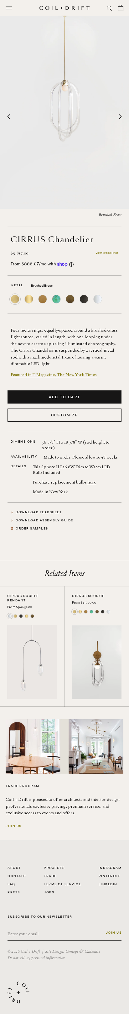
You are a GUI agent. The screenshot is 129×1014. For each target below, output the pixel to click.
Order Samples (32, 528)
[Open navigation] (9, 7)
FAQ (11, 884)
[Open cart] (120, 8)
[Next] (120, 116)
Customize (64, 415)
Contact (17, 876)
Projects (54, 868)
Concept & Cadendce (82, 951)
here (91, 482)
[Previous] (8, 116)
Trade (50, 876)
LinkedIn (108, 884)
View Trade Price (106, 252)
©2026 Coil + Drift (24, 951)
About (14, 868)
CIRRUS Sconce (88, 596)
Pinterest (109, 876)
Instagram (110, 868)
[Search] (109, 8)
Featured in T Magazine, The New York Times (54, 374)
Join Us (14, 826)
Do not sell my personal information (36, 958)
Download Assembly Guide (44, 520)
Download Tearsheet (39, 512)
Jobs (49, 892)
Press (14, 892)
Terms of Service (62, 884)
